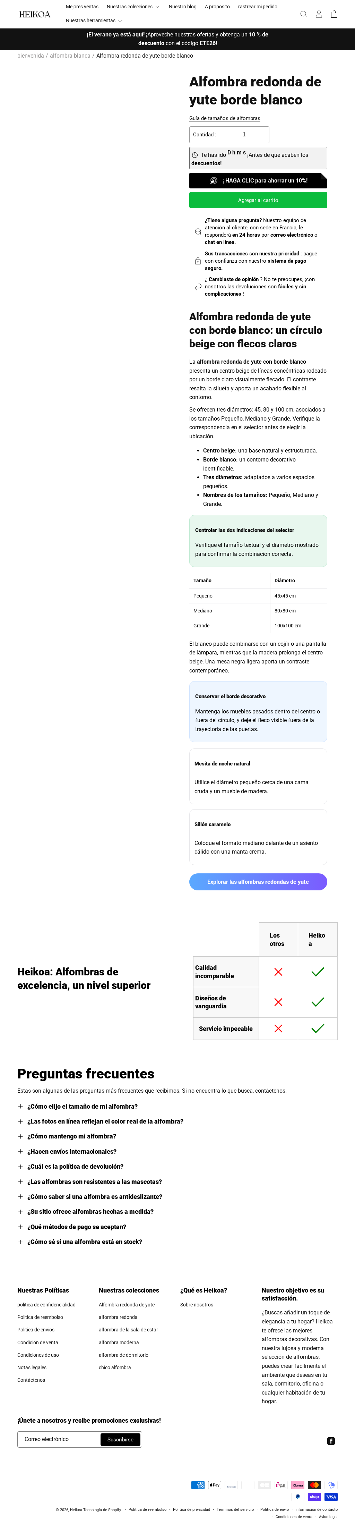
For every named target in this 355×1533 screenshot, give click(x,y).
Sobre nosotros (196, 1304)
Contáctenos (31, 1380)
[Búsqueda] (303, 14)
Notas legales (31, 1367)
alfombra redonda (118, 1317)
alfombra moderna (119, 1342)
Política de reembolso (147, 1509)
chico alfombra (115, 1367)
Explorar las (258, 882)
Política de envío (274, 1509)
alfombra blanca (70, 55)
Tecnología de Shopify (102, 1510)
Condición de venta (37, 1342)
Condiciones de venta (294, 1517)
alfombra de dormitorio (123, 1355)
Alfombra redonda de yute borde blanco (144, 55)
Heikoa (76, 1510)
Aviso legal (328, 1517)
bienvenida (30, 55)
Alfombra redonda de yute (127, 1304)
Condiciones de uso (38, 1355)
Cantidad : (204, 135)
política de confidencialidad (46, 1304)
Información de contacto (316, 1509)
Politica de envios (35, 1329)
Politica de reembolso (40, 1317)
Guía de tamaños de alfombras (224, 118)
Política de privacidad (191, 1509)
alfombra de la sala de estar (128, 1329)
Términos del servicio (235, 1509)
